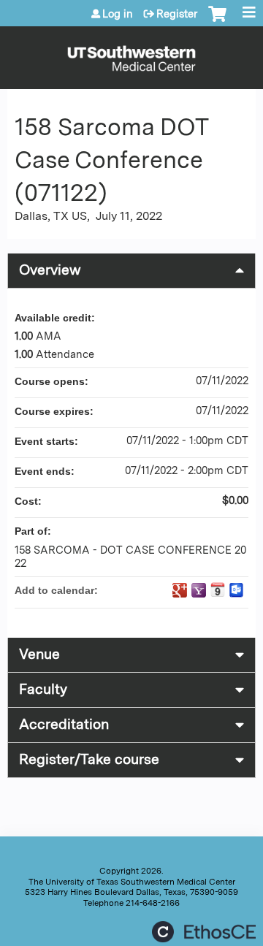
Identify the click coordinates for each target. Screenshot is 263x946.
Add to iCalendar (217, 589)
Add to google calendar (179, 590)
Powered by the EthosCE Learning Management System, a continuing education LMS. (204, 931)
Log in (117, 14)
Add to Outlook (236, 590)
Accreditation (64, 724)
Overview (50, 270)
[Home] (131, 54)
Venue (39, 654)
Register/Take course (89, 759)
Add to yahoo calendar (198, 590)
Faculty (43, 689)
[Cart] (217, 21)
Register (176, 14)
